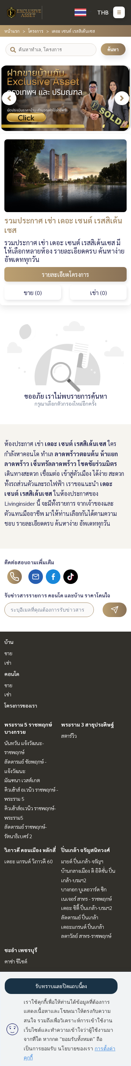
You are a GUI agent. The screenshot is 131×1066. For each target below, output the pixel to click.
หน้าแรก (12, 31)
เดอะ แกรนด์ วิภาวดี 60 (28, 861)
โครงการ (35, 31)
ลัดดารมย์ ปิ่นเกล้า (79, 917)
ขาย (8, 653)
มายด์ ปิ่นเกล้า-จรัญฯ (82, 861)
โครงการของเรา (20, 705)
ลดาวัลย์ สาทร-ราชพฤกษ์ (86, 935)
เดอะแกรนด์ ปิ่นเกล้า (82, 926)
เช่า (7, 662)
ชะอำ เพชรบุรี (20, 950)
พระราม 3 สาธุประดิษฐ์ (87, 724)
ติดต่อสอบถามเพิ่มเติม (29, 562)
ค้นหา (113, 49)
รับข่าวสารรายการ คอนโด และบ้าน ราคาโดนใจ (57, 595)
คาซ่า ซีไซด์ (15, 961)
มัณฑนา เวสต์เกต (22, 780)
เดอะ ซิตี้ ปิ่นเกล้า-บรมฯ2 (86, 907)
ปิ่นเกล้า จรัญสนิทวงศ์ (85, 850)
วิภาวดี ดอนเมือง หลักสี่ (30, 850)
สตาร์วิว (69, 735)
